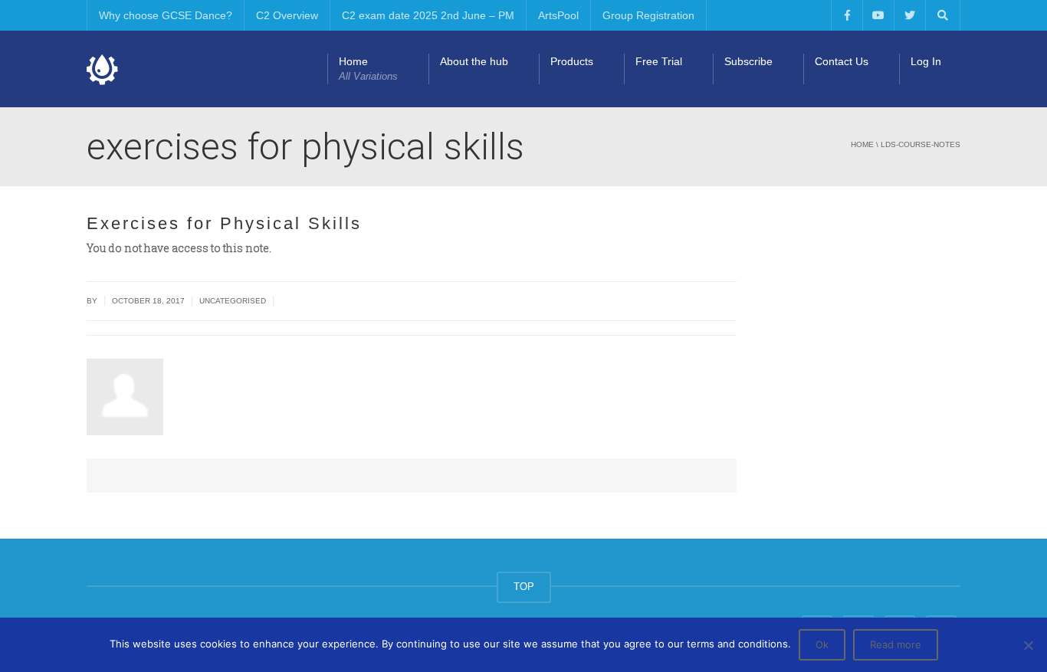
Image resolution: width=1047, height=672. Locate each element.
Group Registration (648, 15)
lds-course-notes (920, 144)
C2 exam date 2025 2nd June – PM (428, 15)
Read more (895, 644)
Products (571, 61)
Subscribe (748, 61)
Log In (926, 61)
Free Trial (658, 61)
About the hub (474, 61)
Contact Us (841, 61)
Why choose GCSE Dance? (165, 15)
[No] (1028, 645)
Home (368, 68)
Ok (822, 644)
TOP (524, 586)
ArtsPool (558, 15)
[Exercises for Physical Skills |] (103, 69)
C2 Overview (287, 15)
